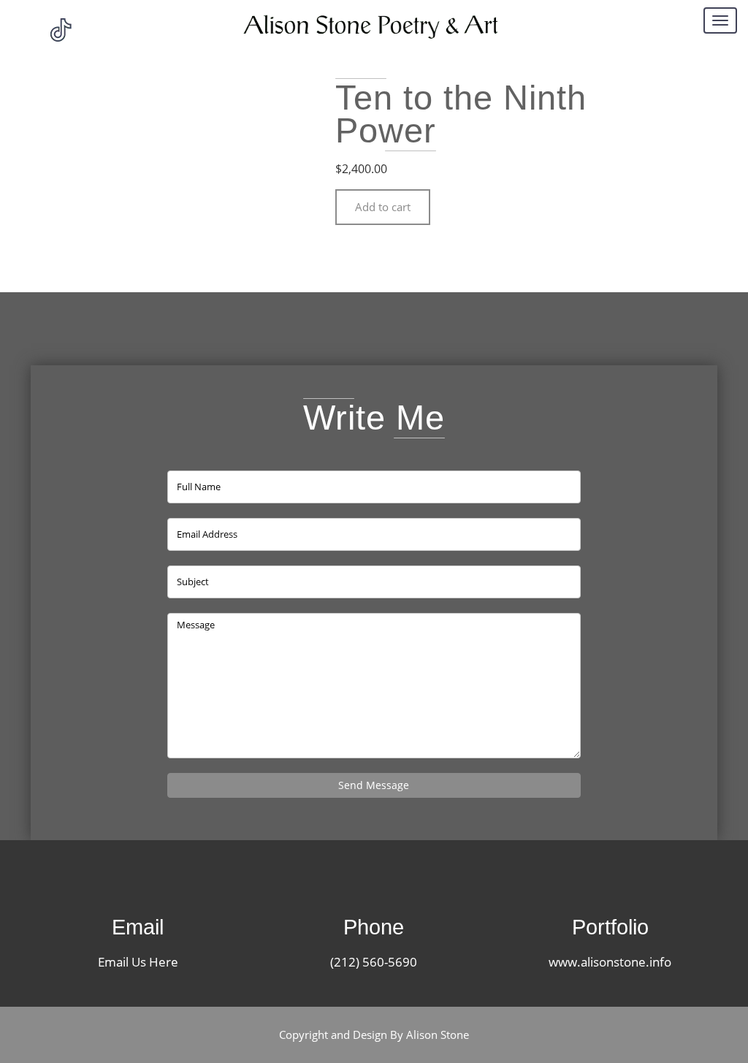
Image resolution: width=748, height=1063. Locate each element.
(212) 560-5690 (373, 961)
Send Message (373, 785)
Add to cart (383, 206)
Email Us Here (138, 961)
